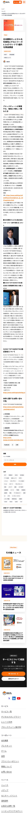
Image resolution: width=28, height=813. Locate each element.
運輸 (15, 487)
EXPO (20, 478)
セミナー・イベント (9, 796)
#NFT (5, 54)
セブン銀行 (21, 487)
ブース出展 (6, 478)
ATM (9, 496)
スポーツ (11, 484)
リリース (12, 490)
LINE (17, 445)
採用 (3, 756)
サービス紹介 (21, 481)
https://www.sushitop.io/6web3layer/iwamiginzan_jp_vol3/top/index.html (13, 197)
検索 (15, 464)
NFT (5, 475)
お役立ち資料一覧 (8, 806)
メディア (10, 487)
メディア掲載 (6, 499)
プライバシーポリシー (10, 761)
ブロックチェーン (18, 484)
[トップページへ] (6, 2)
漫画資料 (4, 801)
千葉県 (17, 490)
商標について (6, 766)
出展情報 (6, 490)
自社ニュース (13, 478)
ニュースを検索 (6, 456)
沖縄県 (16, 501)
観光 (10, 493)
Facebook (6, 445)
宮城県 (5, 501)
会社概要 (4, 740)
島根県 (5, 493)
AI (4, 496)
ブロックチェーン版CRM (11, 727)
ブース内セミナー (17, 493)
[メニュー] (24, 2)
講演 (24, 493)
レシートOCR (6, 722)
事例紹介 (10, 475)
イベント (6, 481)
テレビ (5, 484)
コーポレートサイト (16, 496)
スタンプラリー (13, 481)
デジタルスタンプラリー (11, 717)
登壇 (5, 487)
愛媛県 (11, 501)
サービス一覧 (6, 711)
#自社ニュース (7, 57)
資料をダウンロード (13, 679)
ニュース (4, 785)
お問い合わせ (6, 772)
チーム (4, 751)
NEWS (16, 475)
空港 (21, 501)
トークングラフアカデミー (12, 811)
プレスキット (6, 746)
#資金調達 (11, 54)
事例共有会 (14, 499)
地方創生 (22, 475)
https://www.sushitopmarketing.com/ (15, 392)
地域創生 (23, 490)
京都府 (20, 499)
